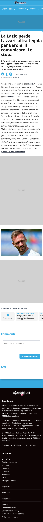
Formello (5, 468)
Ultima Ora (6, 459)
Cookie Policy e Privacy (10, 511)
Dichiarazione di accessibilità (13, 514)
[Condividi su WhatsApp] (2, 74)
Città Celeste (7, 9)
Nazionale (6, 474)
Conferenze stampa (9, 462)
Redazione (6, 492)
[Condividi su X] (10, 74)
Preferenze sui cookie (10, 517)
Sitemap (5, 504)
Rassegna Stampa (9, 481)
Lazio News (21, 9)
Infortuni (33, 9)
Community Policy (8, 508)
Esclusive (5, 471)
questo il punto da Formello (13, 151)
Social (4, 477)
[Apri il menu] (3, 2)
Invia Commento (29, 356)
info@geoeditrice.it (20, 428)
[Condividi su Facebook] (6, 74)
